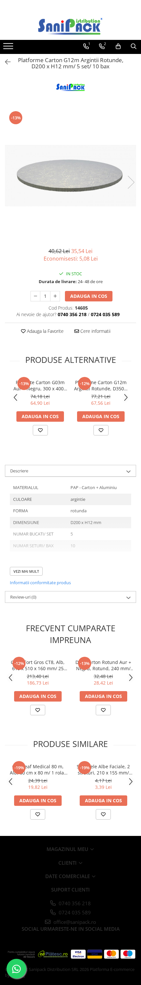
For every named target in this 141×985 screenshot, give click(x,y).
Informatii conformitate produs (40, 583)
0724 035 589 (74, 912)
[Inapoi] (5, 62)
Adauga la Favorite (45, 331)
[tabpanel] (70, 175)
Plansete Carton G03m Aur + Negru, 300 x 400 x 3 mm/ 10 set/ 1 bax (40, 385)
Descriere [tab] (19, 471)
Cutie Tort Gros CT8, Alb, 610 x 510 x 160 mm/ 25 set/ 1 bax (38, 665)
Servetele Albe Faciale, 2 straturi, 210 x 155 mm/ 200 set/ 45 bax (103, 769)
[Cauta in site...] (133, 46)
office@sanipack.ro (74, 922)
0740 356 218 (74, 903)
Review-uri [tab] (23, 597)
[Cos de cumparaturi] (118, 46)
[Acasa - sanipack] (70, 26)
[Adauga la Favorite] (40, 430)
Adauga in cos (88, 296)
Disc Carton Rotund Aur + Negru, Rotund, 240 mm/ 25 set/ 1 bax (103, 665)
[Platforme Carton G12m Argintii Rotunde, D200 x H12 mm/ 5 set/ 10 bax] (70, 175)
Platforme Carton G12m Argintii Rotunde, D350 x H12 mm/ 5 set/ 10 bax (101, 385)
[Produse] (9, 48)
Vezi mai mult (26, 571)
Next (131, 182)
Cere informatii (95, 331)
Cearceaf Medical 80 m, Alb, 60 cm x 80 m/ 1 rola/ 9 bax (38, 769)
